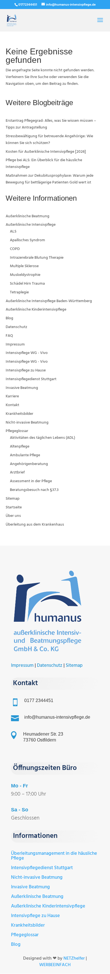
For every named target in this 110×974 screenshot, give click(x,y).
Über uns (13, 516)
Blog (9, 318)
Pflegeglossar (17, 431)
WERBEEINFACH (55, 965)
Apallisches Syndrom (27, 240)
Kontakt (12, 405)
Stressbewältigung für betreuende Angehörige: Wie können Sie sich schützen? (49, 139)
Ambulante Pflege (25, 455)
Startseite (14, 507)
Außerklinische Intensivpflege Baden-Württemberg (49, 301)
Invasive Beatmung (22, 388)
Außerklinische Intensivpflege (31, 225)
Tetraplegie (19, 292)
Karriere (12, 396)
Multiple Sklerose (24, 266)
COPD (15, 249)
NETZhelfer (74, 958)
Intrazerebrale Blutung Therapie (36, 257)
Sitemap (12, 498)
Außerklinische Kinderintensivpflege (36, 309)
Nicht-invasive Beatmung (27, 422)
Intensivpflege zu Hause (26, 370)
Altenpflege (19, 446)
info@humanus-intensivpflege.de (57, 717)
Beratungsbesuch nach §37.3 (34, 490)
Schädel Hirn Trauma (27, 283)
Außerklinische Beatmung (27, 216)
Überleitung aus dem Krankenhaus (35, 524)
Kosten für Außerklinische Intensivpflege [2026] (46, 152)
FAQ (9, 336)
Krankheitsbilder (19, 414)
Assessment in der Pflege (31, 481)
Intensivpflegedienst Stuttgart (31, 379)
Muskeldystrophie (25, 275)
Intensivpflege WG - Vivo (27, 353)
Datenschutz (16, 327)
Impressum (15, 344)
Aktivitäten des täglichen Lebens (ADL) (42, 438)
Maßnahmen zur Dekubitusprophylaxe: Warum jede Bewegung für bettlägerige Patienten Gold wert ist (49, 179)
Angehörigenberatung (29, 464)
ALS (13, 231)
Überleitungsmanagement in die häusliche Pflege (54, 856)
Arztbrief (17, 472)
